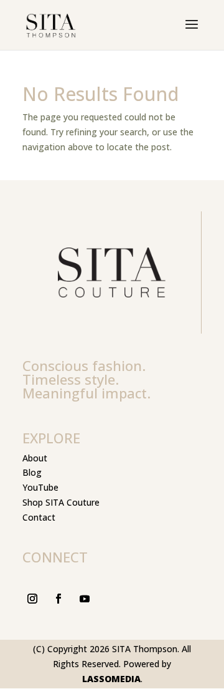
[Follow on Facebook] (58, 599)
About (34, 458)
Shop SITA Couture (61, 502)
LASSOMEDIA (111, 679)
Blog (32, 472)
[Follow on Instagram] (32, 599)
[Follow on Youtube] (85, 599)
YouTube (40, 487)
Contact (38, 517)
